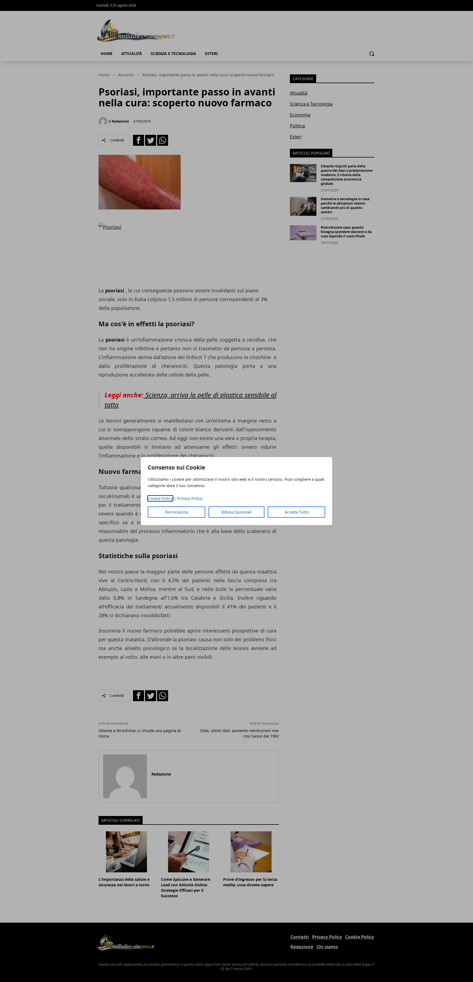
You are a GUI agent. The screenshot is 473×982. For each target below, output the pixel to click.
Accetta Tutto (296, 512)
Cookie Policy (160, 498)
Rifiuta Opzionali (236, 512)
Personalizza (176, 512)
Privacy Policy (189, 498)
